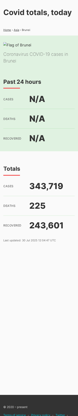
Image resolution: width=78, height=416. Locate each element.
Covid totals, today (37, 12)
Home (7, 30)
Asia (16, 30)
